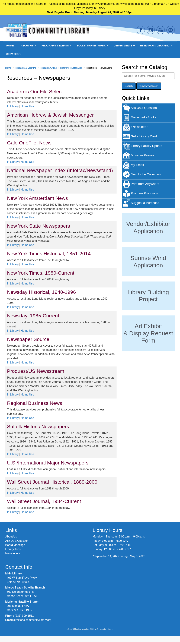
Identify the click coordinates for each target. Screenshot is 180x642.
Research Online (48, 68)
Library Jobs (13, 549)
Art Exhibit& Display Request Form (148, 333)
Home (8, 68)
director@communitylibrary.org (32, 619)
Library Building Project (148, 296)
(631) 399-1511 (24, 615)
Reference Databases (71, 68)
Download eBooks (143, 117)
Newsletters (12, 553)
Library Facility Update (146, 146)
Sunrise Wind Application (148, 261)
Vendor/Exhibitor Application (148, 227)
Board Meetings (15, 544)
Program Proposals (144, 193)
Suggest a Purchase (144, 203)
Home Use (27, 106)
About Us (11, 536)
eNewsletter (138, 127)
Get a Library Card (143, 136)
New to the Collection (145, 174)
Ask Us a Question (143, 108)
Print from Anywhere (144, 184)
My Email (137, 165)
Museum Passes (142, 155)
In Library (13, 106)
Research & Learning (25, 68)
